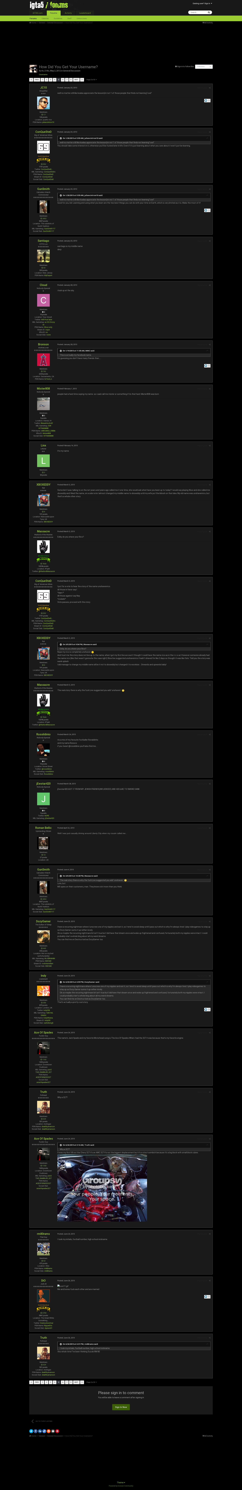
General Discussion (71, 71)
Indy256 (47, 1010)
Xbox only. (48, 327)
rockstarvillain (47, 963)
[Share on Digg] (40, 1431)
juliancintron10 (48, 122)
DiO (43, 1280)
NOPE (47, 816)
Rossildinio (43, 734)
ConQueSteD (43, 132)
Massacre (43, 531)
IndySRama (48, 1018)
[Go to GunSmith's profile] (43, 206)
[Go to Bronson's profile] (43, 359)
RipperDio (48, 1325)
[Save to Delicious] (44, 1431)
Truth (43, 1092)
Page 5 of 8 (91, 80)
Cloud (43, 285)
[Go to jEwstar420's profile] (43, 799)
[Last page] (82, 80)
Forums (53, 13)
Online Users (82, 18)
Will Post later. (46, 320)
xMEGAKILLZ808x (48, 431)
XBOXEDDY (43, 484)
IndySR (47, 1020)
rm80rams (43, 1233)
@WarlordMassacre (47, 571)
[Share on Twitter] (31, 1431)
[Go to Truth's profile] (43, 1107)
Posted (67, 88)
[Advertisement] (80, 43)
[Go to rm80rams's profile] (43, 1249)
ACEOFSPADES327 (43, 1077)
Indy (43, 975)
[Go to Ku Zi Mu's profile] (33, 68)
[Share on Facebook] (36, 1431)
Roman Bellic (43, 828)
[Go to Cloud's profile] (43, 300)
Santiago (43, 240)
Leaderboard (85, 13)
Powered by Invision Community (121, 1486)
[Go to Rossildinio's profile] (43, 749)
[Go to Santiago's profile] (43, 256)
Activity (68, 13)
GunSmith (43, 189)
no (47, 332)
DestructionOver (46, 1323)
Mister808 (43, 388)
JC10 (43, 87)
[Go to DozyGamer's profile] (43, 936)
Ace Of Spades (43, 1032)
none (48, 335)
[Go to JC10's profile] (43, 103)
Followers (201, 67)
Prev (37, 79)
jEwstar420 (43, 783)
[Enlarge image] (92, 652)
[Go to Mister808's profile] (43, 404)
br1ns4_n (48, 379)
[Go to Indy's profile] (43, 991)
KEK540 (48, 961)
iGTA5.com (38, 13)
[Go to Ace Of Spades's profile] (43, 1047)
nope (48, 330)
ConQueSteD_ (46, 169)
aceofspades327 (43, 1082)
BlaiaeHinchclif (47, 423)
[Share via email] (53, 1431)
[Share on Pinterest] (57, 1431)
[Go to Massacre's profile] (43, 546)
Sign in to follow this (185, 66)
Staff (69, 18)
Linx (43, 445)
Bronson (43, 344)
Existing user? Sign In (202, 3)
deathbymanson (48, 1126)
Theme (120, 1482)
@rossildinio (47, 769)
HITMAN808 (48, 436)
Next (76, 79)
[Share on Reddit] (49, 1431)
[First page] (31, 80)
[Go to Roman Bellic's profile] (43, 843)
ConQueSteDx (49, 172)
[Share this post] (209, 88)
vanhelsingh (48, 1023)
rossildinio (49, 771)
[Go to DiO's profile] (43, 1296)
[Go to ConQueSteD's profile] (43, 147)
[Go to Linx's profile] (43, 460)
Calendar (45, 18)
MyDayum (48, 275)
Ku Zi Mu (45, 71)
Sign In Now (121, 1407)
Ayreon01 (48, 1328)
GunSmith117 (49, 229)
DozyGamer (43, 921)
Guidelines (58, 18)
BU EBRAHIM (50, 958)
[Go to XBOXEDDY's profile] (43, 500)
